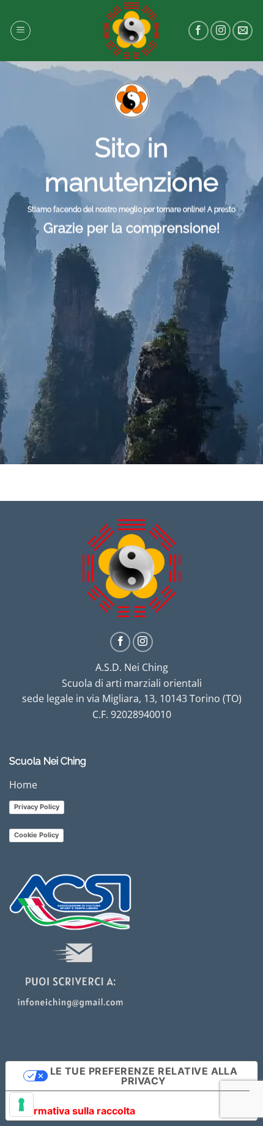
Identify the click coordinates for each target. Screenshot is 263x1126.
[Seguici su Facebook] (198, 31)
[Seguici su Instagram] (220, 31)
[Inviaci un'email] (242, 31)
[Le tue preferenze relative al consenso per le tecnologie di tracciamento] (21, 1104)
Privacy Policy (36, 806)
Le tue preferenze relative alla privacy (144, 1076)
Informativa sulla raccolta (75, 1111)
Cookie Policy (36, 835)
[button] (20, 30)
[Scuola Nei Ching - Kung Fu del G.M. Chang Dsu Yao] (131, 30)
